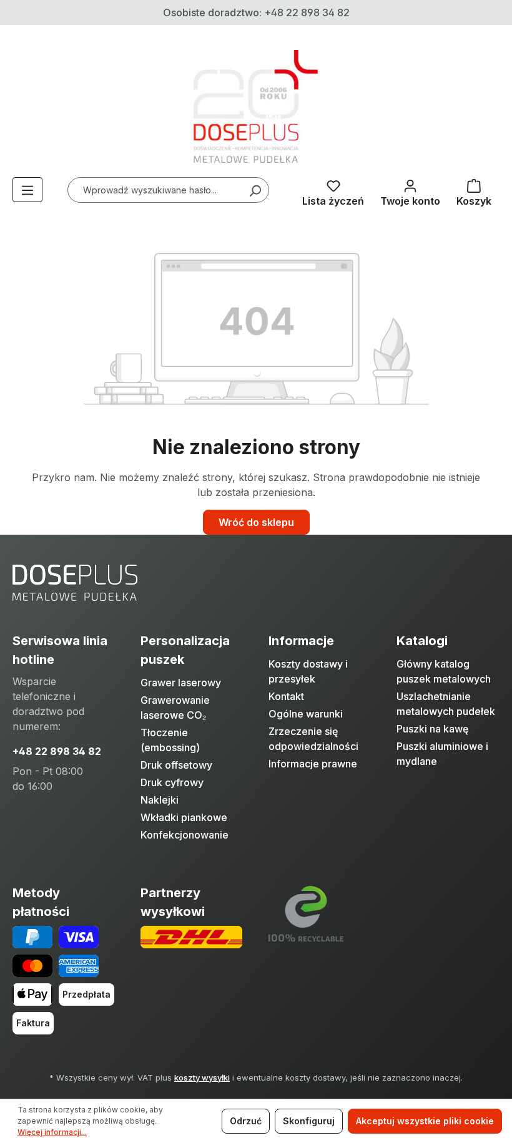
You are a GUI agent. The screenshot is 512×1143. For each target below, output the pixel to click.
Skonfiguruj (309, 1121)
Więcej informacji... (52, 1132)
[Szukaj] (254, 190)
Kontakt (286, 696)
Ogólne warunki (305, 714)
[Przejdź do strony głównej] (256, 106)
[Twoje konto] (410, 190)
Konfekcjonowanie (184, 835)
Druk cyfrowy (172, 782)
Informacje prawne (312, 763)
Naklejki (159, 800)
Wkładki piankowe (183, 817)
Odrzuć (246, 1121)
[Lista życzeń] (333, 190)
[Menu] (27, 189)
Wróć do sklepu (256, 522)
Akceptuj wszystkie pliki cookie (425, 1121)
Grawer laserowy (180, 682)
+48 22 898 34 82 (56, 751)
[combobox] (168, 190)
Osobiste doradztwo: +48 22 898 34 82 (256, 12)
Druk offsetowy (176, 765)
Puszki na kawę (432, 728)
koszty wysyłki (202, 1077)
